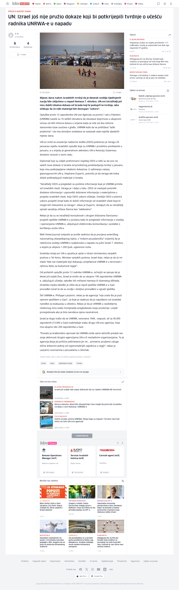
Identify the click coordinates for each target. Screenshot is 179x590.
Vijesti (38, 3)
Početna (24, 561)
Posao (130, 3)
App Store (83, 576)
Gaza (52, 363)
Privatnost (122, 561)
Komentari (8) (82, 436)
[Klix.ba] (20, 3)
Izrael (43, 363)
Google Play (98, 576)
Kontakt (82, 561)
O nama (93, 561)
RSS (111, 569)
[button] (117, 443)
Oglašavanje (107, 561)
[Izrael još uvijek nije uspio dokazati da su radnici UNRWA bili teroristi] (46, 392)
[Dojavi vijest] (164, 3)
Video (140, 3)
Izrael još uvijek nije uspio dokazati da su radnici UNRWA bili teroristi (88, 390)
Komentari (69, 561)
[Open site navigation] (7, 4)
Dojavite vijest (39, 561)
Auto (106, 3)
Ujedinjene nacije (65, 363)
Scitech (96, 3)
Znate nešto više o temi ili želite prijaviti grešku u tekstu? (65, 356)
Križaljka (118, 3)
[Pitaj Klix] (158, 3)
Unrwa (79, 363)
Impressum (55, 561)
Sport (58, 3)
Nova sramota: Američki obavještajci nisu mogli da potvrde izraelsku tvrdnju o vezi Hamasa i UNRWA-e (88, 406)
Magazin (71, 3)
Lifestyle (84, 3)
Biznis (48, 3)
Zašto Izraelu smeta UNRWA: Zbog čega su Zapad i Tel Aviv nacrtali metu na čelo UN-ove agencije (87, 420)
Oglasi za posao (151, 561)
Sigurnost (135, 561)
